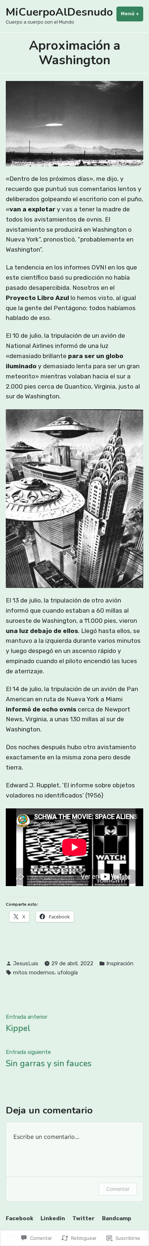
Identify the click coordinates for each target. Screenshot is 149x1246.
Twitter (83, 1218)
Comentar (117, 1189)
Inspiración (119, 963)
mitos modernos (34, 972)
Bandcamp (116, 1218)
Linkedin (53, 1218)
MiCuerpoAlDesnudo (59, 12)
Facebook (19, 1218)
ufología (68, 972)
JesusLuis (25, 963)
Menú (132, 13)
